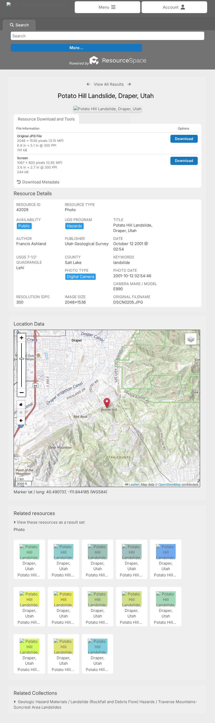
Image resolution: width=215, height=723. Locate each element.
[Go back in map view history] (21, 421)
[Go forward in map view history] (21, 413)
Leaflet (133, 484)
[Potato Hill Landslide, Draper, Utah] (107, 109)
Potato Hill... (29, 574)
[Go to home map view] (21, 405)
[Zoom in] (21, 338)
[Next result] (129, 84)
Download (184, 138)
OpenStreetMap (169, 484)
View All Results (109, 84)
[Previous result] (88, 84)
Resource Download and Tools (46, 119)
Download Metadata (40, 182)
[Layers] (191, 339)
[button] (107, 403)
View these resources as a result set (50, 522)
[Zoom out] (21, 392)
